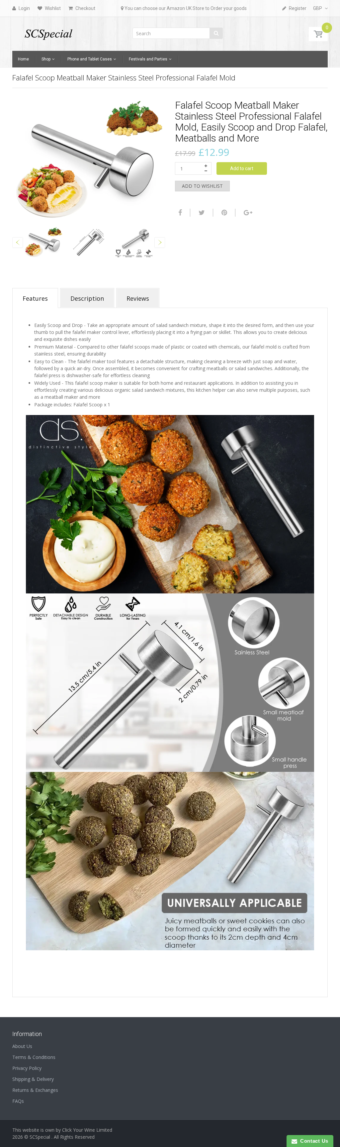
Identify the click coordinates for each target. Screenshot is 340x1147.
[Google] (247, 213)
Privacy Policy (27, 1068)
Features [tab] (35, 298)
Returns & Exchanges (35, 1090)
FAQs (18, 1101)
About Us (22, 1046)
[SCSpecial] (48, 32)
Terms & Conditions (33, 1057)
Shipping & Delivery (33, 1079)
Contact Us (312, 1141)
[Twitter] (201, 213)
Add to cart (241, 168)
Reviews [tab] (138, 298)
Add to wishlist (202, 186)
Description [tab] (87, 298)
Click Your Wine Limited (87, 1130)
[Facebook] (179, 213)
